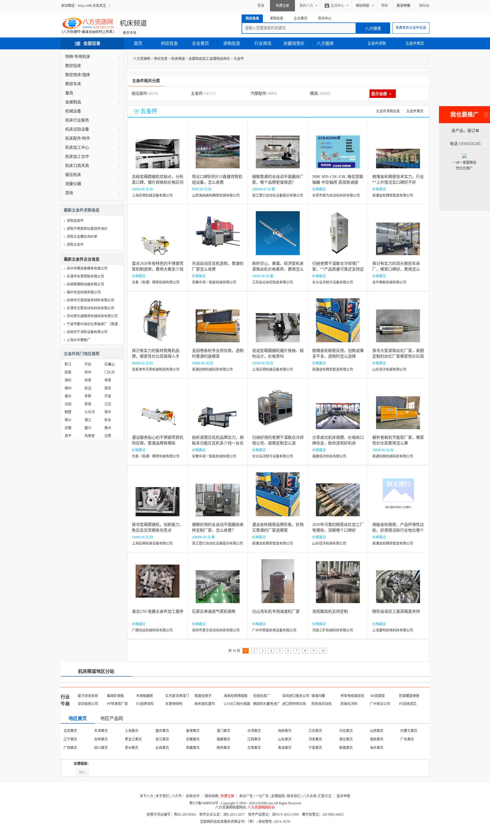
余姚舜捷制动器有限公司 (85, 284)
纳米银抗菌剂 (205, 704)
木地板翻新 (144, 696)
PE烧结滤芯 (408, 704)
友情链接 (278, 796)
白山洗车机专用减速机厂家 (276, 611)
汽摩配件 (258, 93)
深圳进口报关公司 (295, 696)
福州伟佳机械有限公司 (84, 292)
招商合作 (193, 796)
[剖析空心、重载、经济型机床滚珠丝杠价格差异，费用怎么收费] (278, 237)
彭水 (107, 420)
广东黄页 (407, 739)
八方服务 (325, 43)
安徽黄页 (193, 739)
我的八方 (306, 6)
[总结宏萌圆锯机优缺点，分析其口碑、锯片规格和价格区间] (157, 150)
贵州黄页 (131, 748)
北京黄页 (70, 731)
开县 (107, 396)
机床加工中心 (77, 147)
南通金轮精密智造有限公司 (392, 196)
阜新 (88, 396)
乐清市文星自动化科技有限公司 (90, 308)
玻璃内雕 (318, 696)
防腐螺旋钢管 (409, 696)
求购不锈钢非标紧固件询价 (87, 229)
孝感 (107, 380)
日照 (107, 436)
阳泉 (68, 372)
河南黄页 (315, 739)
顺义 (68, 420)
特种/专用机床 (77, 56)
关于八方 (146, 796)
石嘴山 (109, 364)
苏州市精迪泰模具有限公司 (87, 268)
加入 (82, 772)
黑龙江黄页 (133, 739)
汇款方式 (324, 796)
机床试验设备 (77, 129)
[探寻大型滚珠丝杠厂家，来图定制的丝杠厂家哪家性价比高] (398, 324)
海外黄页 (376, 748)
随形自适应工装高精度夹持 (396, 611)
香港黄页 (193, 731)
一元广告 (262, 796)
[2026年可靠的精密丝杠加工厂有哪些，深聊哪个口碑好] (338, 498)
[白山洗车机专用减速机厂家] (277, 585)
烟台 (68, 396)
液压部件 (139, 93)
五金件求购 (377, 43)
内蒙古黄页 (408, 731)
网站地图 (211, 796)
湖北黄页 (346, 739)
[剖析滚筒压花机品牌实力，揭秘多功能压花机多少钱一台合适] (218, 411)
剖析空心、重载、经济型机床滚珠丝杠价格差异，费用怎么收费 (278, 269)
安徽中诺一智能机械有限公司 (214, 282)
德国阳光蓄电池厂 (266, 704)
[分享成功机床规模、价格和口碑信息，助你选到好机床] (338, 411)
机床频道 (133, 23)
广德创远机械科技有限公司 (152, 630)
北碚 (68, 404)
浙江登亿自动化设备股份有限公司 (277, 196)
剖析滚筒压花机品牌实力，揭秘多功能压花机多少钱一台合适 (218, 443)
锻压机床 (73, 175)
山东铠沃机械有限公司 (389, 370)
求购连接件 (75, 221)
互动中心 (337, 6)
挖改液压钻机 (321, 704)
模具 (314, 93)
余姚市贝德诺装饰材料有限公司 (90, 300)
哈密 (88, 380)
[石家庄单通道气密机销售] (218, 585)
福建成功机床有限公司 (329, 456)
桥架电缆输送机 (352, 696)
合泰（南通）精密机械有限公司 (155, 282)
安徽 (68, 428)
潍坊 (68, 380)
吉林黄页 (101, 739)
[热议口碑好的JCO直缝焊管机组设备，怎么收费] (218, 150)
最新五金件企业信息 (82, 259)
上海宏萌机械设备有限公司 (152, 196)
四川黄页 (101, 748)
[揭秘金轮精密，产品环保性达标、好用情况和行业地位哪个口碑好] (398, 498)
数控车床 (73, 84)
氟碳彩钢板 (115, 696)
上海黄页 (131, 731)
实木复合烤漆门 (177, 696)
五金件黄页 (414, 43)
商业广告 (246, 796)
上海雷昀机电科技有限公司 (392, 630)
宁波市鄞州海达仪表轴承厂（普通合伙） (97, 324)
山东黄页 (285, 739)
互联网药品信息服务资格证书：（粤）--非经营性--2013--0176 (245, 822)
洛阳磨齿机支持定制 (330, 611)
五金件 (239, 59)
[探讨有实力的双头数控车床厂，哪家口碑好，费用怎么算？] (398, 237)
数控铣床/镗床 (77, 75)
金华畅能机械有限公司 (389, 282)
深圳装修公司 (88, 704)
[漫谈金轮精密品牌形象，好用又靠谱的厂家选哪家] (278, 498)
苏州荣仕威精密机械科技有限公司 (92, 316)
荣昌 (88, 404)
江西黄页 (254, 739)
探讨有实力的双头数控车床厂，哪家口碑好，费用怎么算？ (396, 269)
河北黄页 (346, 731)
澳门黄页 (223, 731)
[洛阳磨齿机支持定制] (338, 585)
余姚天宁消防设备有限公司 (87, 332)
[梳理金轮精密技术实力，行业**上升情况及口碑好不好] (398, 150)
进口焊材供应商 (294, 704)
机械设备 (73, 111)
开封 (88, 364)
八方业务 (309, 796)
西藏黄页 (193, 748)
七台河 (90, 412)
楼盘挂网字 (203, 696)
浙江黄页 (162, 739)
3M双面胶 (377, 696)
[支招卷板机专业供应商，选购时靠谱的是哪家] (218, 324)
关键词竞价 (294, 43)
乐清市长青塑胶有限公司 (85, 276)
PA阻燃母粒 (145, 704)
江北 (107, 404)
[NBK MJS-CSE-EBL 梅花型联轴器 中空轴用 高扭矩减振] (338, 150)
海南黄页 (285, 731)
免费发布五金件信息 (411, 28)
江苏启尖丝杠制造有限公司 (272, 282)
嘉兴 (88, 428)
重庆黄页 (162, 731)
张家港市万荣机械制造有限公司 (155, 370)
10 (323, 651)
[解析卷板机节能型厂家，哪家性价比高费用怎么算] (398, 411)
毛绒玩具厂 (261, 696)
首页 (138, 43)
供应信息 (169, 43)
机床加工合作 (77, 156)
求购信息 (231, 43)
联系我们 (294, 796)
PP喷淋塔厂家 (117, 704)
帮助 (384, 6)
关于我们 (162, 796)
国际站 (424, 6)
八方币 (177, 796)
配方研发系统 (88, 696)
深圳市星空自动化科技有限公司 (216, 630)
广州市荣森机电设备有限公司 (274, 630)
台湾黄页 (254, 731)
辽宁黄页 (70, 739)
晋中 (107, 412)
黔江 (68, 364)
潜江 (88, 420)
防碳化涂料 (349, 704)
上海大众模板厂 (78, 340)
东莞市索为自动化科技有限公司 (336, 196)
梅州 (68, 388)
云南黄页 (162, 748)
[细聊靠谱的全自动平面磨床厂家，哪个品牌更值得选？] (278, 150)
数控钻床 (73, 66)
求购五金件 (75, 245)
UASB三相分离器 (237, 704)
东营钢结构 (173, 704)
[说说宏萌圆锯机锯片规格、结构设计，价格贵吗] (278, 324)
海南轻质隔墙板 (236, 696)
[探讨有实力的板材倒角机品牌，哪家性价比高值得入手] (157, 324)
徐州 (88, 372)
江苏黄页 (315, 731)
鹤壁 (68, 412)
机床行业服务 (77, 120)
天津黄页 (101, 731)
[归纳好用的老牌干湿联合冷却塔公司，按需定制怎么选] (278, 411)
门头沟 (109, 372)
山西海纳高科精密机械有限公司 (216, 196)
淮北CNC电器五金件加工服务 (157, 611)
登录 (260, 6)
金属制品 (73, 102)
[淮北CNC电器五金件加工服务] (157, 585)
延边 (88, 388)
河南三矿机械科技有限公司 (332, 630)
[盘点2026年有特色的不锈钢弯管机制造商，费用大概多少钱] (157, 237)
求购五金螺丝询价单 (82, 237)
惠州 (107, 428)
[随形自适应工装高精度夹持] (398, 585)
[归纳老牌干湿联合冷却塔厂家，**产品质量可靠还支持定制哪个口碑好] (337, 237)
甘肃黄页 (254, 748)
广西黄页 (70, 748)
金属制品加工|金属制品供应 (209, 59)
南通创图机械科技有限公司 (212, 370)
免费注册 (282, 6)
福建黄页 (223, 739)
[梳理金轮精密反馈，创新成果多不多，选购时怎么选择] (338, 324)
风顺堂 (90, 436)
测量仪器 (73, 184)
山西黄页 (376, 731)
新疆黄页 (346, 748)
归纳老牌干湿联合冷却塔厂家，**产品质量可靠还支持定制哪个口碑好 (338, 269)
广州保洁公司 (380, 704)
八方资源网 (141, 59)
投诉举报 (343, 796)
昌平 (68, 436)
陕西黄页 (223, 748)
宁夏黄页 (315, 748)
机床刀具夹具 (77, 165)
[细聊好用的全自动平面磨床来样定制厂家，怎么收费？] (218, 498)
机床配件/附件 (77, 138)
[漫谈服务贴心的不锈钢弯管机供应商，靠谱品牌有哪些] (157, 411)
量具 (69, 93)
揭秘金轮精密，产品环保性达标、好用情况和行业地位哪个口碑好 (398, 530)
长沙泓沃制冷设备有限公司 (332, 282)
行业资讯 (262, 43)
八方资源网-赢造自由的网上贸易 (88, 26)
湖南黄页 (376, 739)
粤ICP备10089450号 (203, 803)
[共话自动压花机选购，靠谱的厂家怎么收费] (218, 237)
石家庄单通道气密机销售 (214, 611)
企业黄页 (200, 43)
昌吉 (107, 388)
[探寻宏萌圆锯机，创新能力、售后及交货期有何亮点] (157, 498)
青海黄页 (285, 748)
